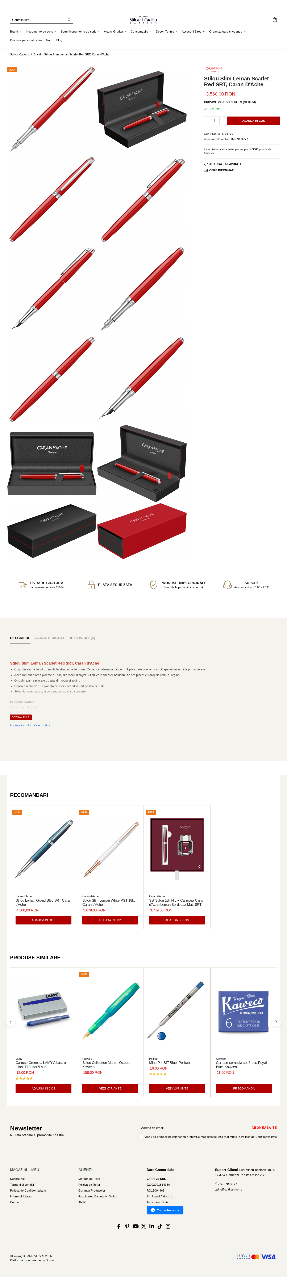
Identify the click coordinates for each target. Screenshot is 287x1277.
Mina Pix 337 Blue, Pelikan (169, 1063)
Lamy (19, 1058)
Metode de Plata (89, 1178)
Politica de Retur (89, 1184)
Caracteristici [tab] (49, 638)
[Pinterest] (127, 1226)
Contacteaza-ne (168, 1210)
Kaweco (87, 1058)
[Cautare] (69, 20)
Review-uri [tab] (81, 638)
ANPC (82, 1202)
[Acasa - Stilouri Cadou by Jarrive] (143, 20)
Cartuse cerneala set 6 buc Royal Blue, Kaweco (241, 1065)
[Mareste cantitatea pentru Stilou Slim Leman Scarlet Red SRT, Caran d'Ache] (222, 121)
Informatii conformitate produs (30, 725)
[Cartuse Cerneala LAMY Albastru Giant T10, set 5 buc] (43, 1012)
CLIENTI (85, 1170)
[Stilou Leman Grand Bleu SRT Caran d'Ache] (43, 850)
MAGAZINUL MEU (24, 1170)
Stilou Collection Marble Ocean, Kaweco (106, 1065)
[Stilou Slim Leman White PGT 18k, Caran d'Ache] (110, 850)
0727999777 (228, 1183)
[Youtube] (135, 1226)
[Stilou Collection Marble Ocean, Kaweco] (110, 1012)
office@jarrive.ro (231, 1189)
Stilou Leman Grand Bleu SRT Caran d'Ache (43, 902)
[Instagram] (168, 1226)
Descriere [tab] (20, 638)
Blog (59, 40)
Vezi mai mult (20, 717)
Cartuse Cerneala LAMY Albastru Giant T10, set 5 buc (41, 1065)
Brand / (38, 54)
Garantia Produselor (91, 1190)
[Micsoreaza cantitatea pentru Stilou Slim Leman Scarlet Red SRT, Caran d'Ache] (207, 121)
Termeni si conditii (22, 1184)
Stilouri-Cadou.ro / (21, 54)
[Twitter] (143, 1226)
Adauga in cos (253, 120)
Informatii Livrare (21, 1196)
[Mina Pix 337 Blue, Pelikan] (177, 1012)
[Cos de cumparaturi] (275, 19)
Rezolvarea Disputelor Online (97, 1196)
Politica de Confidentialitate (259, 1136)
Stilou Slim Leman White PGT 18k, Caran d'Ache (108, 902)
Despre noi (17, 1178)
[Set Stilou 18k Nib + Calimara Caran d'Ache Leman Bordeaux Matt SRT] (177, 850)
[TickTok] (160, 1226)
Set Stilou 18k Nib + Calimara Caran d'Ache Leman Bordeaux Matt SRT (176, 902)
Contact (15, 1202)
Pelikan (153, 1058)
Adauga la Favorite (225, 164)
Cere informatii (222, 170)
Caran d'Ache (24, 896)
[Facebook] (119, 1226)
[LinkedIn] (151, 1226)
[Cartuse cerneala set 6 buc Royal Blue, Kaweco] (244, 1012)
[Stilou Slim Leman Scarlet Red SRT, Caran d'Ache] (51, 109)
